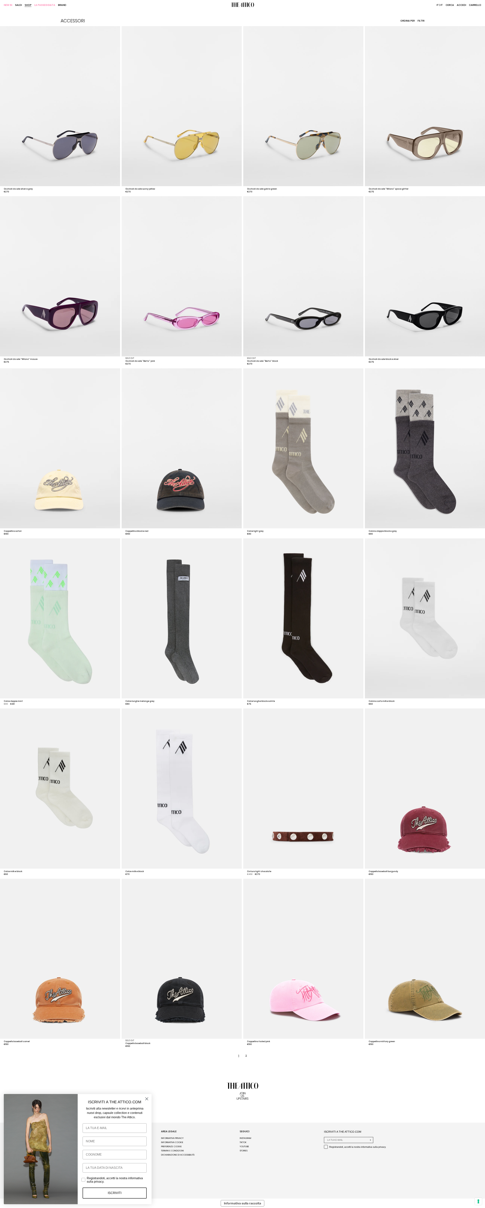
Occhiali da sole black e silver (384, 359)
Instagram (245, 1138)
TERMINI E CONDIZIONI (172, 1150)
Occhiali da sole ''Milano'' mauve (21, 359)
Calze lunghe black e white (261, 701)
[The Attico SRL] (242, 5)
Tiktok (243, 1142)
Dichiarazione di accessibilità (178, 1154)
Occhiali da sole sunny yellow (140, 188)
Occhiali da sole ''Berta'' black (262, 361)
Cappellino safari (13, 531)
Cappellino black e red (136, 531)
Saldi (18, 5)
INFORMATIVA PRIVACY (172, 1138)
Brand (62, 5)
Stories (243, 1150)
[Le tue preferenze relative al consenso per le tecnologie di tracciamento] (478, 1201)
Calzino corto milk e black (381, 701)
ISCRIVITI (114, 1193)
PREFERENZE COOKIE (171, 1146)
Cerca (450, 5)
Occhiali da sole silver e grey (18, 188)
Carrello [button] (475, 5)
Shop (28, 5)
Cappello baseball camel (17, 1041)
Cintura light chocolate (259, 871)
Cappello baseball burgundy (383, 871)
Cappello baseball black (137, 1043)
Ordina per (407, 21)
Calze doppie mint (13, 701)
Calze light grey (255, 531)
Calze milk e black (13, 871)
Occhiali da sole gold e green (262, 188)
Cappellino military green (382, 1041)
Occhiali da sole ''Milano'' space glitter (388, 188)
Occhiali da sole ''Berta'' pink (140, 361)
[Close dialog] (146, 1099)
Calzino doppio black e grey (383, 531)
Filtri (421, 21)
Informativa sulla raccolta (242, 1203)
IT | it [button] (439, 5)
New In (8, 5)
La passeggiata (44, 5)
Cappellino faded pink (258, 1041)
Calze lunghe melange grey (139, 701)
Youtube (244, 1146)
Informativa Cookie (172, 1142)
